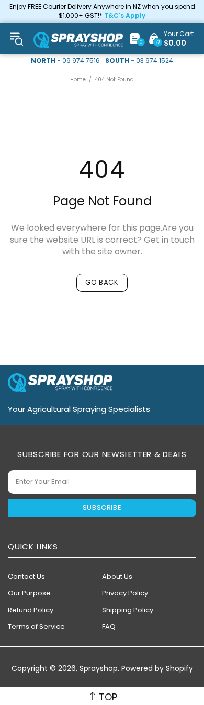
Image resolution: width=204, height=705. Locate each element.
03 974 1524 (154, 61)
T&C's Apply (124, 16)
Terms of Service (36, 627)
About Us (117, 576)
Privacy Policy (125, 593)
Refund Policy (30, 610)
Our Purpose (29, 593)
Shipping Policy (127, 610)
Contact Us (26, 576)
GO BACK (102, 282)
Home (78, 79)
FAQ (109, 627)
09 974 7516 (81, 61)
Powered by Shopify (157, 669)
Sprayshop (78, 40)
